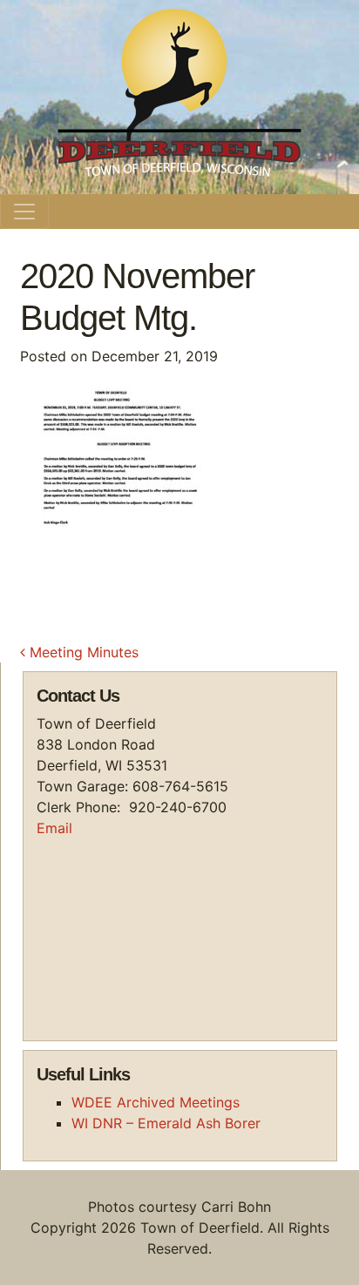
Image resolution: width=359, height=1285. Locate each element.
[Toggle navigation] (24, 211)
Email (54, 828)
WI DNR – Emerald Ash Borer (166, 1123)
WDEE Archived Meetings (155, 1102)
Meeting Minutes (82, 652)
